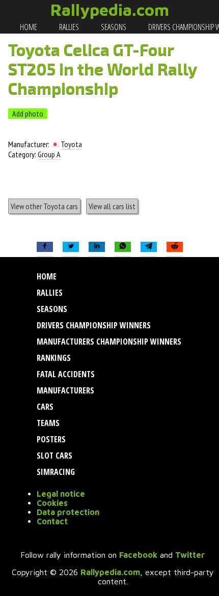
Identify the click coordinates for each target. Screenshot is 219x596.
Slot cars (53, 455)
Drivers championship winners (93, 325)
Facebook (138, 554)
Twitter (190, 554)
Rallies (68, 27)
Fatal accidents (65, 374)
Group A (49, 154)
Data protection (68, 512)
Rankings (53, 357)
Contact (52, 521)
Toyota (71, 144)
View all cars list (112, 206)
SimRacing (55, 471)
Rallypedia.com (109, 9)
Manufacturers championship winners (108, 341)
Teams (47, 423)
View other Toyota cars (44, 206)
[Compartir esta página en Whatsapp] (123, 247)
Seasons (112, 27)
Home (27, 27)
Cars (44, 406)
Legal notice (61, 493)
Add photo (27, 113)
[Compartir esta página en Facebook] (45, 247)
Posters (50, 439)
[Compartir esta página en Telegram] (149, 247)
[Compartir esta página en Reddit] (175, 247)
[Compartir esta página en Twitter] (71, 247)
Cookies (52, 502)
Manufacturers (64, 390)
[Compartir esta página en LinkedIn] (97, 247)
